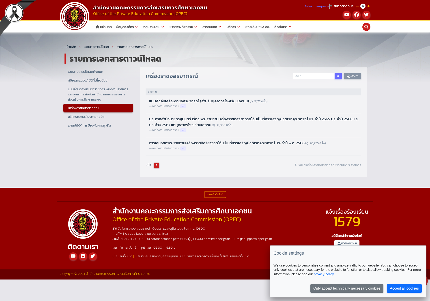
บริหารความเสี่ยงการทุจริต (86, 116)
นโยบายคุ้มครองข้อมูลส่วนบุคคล (156, 256)
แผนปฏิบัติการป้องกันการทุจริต (89, 125)
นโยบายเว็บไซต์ (122, 256)
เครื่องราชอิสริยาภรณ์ (83, 107)
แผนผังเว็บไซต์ (239, 256)
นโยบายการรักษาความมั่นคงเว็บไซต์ (204, 256)
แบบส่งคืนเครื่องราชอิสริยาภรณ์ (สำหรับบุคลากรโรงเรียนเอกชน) (208, 101)
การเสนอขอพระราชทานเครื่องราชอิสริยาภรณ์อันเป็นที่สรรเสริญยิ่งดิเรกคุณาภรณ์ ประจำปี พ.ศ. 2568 (237, 143)
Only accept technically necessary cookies (347, 288)
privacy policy (324, 274)
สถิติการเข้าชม (349, 243)
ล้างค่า (354, 76)
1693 (165, 233)
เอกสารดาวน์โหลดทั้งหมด (85, 71)
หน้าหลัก (105, 26)
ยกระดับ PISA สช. (257, 26)
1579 (347, 221)
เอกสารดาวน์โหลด (96, 46)
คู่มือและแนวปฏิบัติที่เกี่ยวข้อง (87, 80)
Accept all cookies (404, 288)
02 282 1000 (134, 233)
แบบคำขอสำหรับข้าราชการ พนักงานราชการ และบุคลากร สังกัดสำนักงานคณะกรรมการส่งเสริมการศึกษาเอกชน (98, 94)
